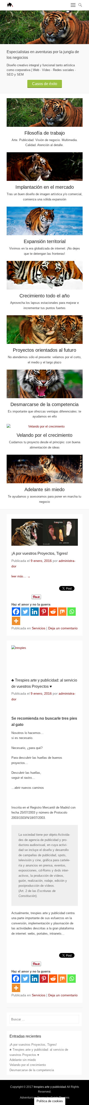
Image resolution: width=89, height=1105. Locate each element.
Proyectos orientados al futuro (44, 350)
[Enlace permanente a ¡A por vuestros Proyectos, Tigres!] (44, 532)
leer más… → (20, 576)
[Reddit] (53, 611)
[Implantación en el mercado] (45, 166)
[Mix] (62, 611)
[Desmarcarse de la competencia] (45, 384)
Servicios (38, 628)
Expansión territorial (45, 241)
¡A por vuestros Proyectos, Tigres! (39, 553)
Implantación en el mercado (44, 187)
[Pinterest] (44, 611)
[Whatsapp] (71, 611)
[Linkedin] (34, 611)
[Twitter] (25, 611)
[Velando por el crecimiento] (45, 426)
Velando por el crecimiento (44, 435)
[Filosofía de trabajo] (44, 27)
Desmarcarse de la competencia (44, 404)
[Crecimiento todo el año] (45, 275)
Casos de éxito (44, 84)
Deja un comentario (63, 628)
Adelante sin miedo (44, 489)
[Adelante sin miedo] (45, 469)
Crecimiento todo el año (44, 295)
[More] (16, 621)
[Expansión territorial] (45, 221)
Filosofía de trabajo (44, 133)
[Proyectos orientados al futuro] (45, 329)
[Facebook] (16, 611)
